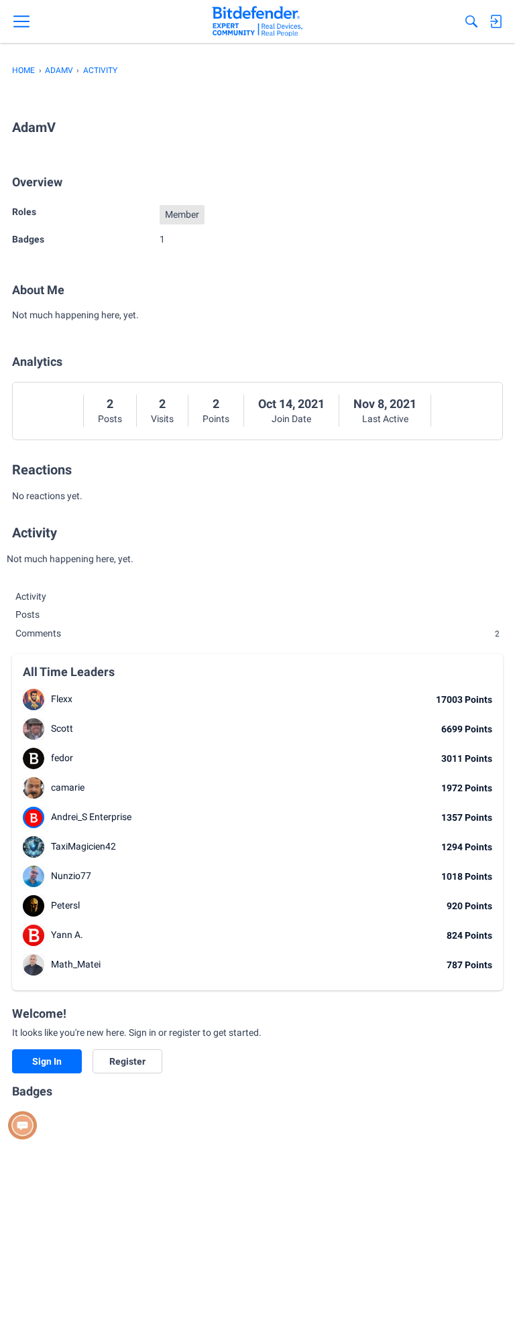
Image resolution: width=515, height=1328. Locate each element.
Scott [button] (62, 728)
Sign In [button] (47, 1061)
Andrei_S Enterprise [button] (91, 816)
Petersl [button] (65, 905)
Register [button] (127, 1061)
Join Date (291, 418)
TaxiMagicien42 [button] (83, 846)
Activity (30, 596)
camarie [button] (67, 787)
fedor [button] (62, 757)
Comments (257, 633)
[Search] (471, 21)
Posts (110, 418)
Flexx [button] (61, 698)
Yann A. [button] (67, 934)
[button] (33, 699)
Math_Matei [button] (76, 964)
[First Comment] (22, 1125)
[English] (257, 21)
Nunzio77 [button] (71, 875)
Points (216, 418)
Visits (162, 418)
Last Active (385, 418)
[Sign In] (495, 21)
